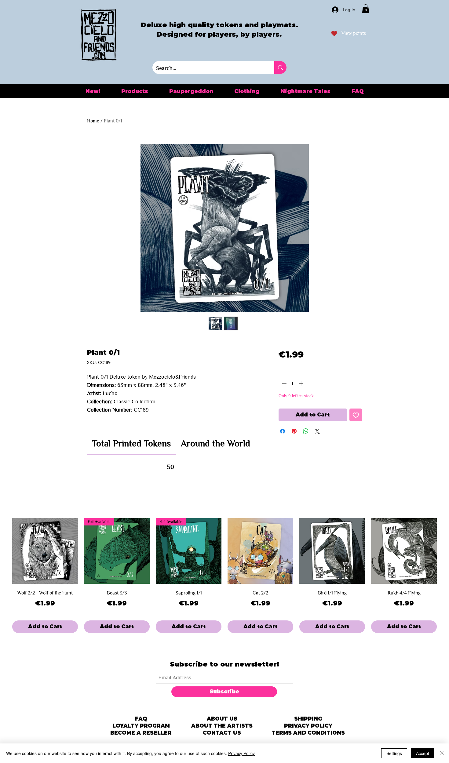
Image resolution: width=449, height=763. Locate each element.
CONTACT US (222, 733)
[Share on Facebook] (282, 431)
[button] (365, 8)
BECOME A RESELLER (141, 733)
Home (93, 120)
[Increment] (302, 383)
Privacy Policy (241, 753)
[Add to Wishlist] (355, 415)
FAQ (141, 719)
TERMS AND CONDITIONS (308, 733)
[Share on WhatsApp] (305, 431)
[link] (131, 443)
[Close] (441, 753)
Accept (422, 753)
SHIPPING (308, 719)
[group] (224, 575)
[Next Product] (445, 551)
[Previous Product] (3, 551)
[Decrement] (283, 383)
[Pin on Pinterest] (294, 431)
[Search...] (280, 67)
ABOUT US (222, 719)
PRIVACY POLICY (308, 726)
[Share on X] (317, 431)
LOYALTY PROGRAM (141, 726)
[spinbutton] (292, 383)
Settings (394, 753)
